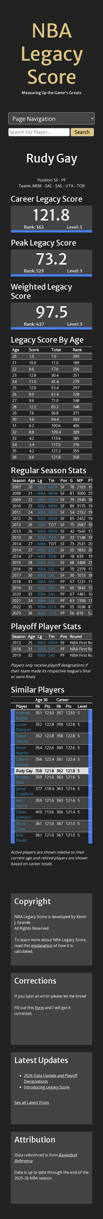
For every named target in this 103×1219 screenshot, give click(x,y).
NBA (42, 487)
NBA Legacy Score (51, 54)
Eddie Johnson (23, 814)
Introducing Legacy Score (46, 1087)
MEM (53, 487)
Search (82, 132)
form (39, 1007)
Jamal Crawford (24, 791)
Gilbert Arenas (22, 762)
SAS (51, 581)
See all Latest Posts (31, 1102)
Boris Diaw (21, 826)
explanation (41, 945)
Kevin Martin (22, 750)
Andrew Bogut (23, 715)
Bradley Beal (23, 779)
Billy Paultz (21, 837)
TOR (52, 537)
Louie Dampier (24, 727)
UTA (52, 607)
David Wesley (22, 738)
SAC (51, 550)
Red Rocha (21, 803)
